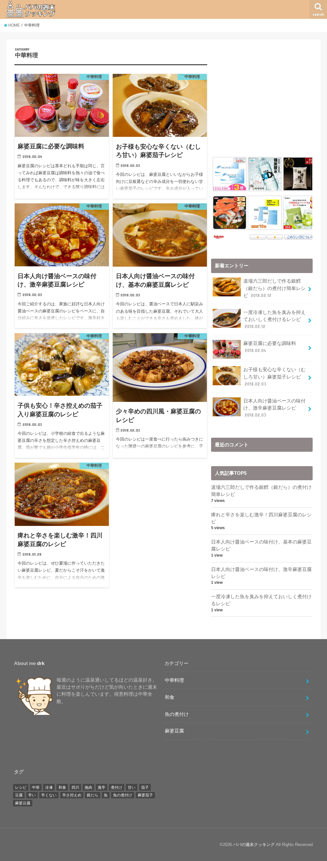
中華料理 (174, 680)
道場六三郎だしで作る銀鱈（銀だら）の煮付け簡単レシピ (274, 288)
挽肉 (88, 787)
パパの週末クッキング (254, 844)
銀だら (92, 795)
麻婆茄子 (145, 795)
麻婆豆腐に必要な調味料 (269, 347)
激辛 (101, 787)
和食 (169, 697)
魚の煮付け (177, 714)
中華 (36, 787)
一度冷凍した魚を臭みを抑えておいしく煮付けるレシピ (274, 319)
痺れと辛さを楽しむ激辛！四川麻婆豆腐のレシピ (261, 518)
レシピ (21, 787)
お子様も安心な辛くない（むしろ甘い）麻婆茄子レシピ (274, 376)
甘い (131, 787)
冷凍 (49, 787)
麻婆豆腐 (174, 730)
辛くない (49, 795)
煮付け (116, 787)
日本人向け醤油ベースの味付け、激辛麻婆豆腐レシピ (274, 408)
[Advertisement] (264, 92)
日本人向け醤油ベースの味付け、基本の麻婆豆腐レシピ (261, 545)
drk (40, 663)
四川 (75, 787)
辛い (32, 795)
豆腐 (19, 795)
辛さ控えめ (71, 795)
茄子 (145, 787)
